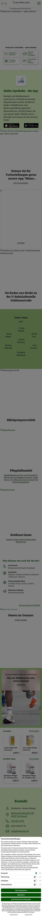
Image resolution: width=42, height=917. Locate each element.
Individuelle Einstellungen (21, 899)
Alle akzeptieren (21, 890)
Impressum (28, 914)
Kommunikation (6, 884)
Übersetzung (5, 877)
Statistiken (4, 881)
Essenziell (4, 873)
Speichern (21, 895)
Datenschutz (14, 914)
